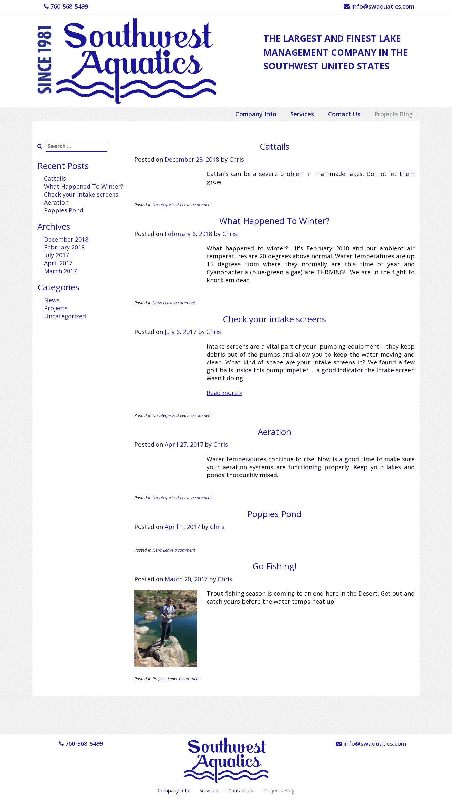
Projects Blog (393, 114)
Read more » (224, 393)
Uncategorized (65, 316)
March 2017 (60, 271)
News (52, 300)
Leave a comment (196, 205)
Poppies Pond (63, 210)
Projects (56, 308)
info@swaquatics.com (382, 6)
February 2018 (64, 247)
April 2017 (58, 263)
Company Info (255, 114)
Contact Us (344, 114)
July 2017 (56, 255)
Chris (236, 159)
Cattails (55, 178)
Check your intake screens (81, 194)
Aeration (56, 202)
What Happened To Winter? (83, 186)
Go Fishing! (274, 566)
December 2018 (66, 239)
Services (302, 114)
